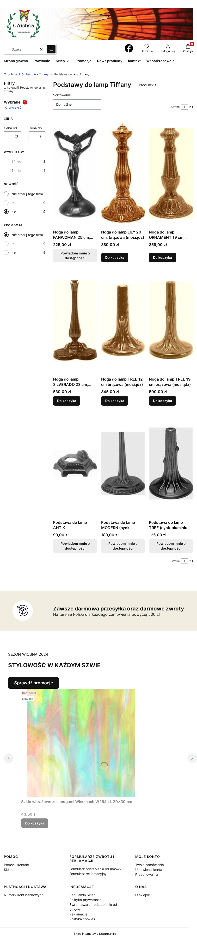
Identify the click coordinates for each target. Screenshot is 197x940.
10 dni (16, 162)
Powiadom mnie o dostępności (75, 255)
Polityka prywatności (85, 900)
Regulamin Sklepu (83, 895)
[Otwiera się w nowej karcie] (129, 48)
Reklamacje (78, 914)
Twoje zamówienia (149, 865)
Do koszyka (114, 257)
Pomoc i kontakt (16, 865)
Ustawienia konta (148, 870)
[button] (51, 49)
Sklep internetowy (93, 933)
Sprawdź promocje (33, 682)
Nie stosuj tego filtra (27, 194)
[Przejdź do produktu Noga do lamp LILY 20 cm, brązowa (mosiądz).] (123, 173)
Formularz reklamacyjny (88, 874)
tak (14, 203)
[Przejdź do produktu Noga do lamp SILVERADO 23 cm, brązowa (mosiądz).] (75, 320)
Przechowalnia (146, 874)
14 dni (16, 171)
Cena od (10, 128)
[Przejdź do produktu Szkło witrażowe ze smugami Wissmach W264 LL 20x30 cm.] (81, 743)
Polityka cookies (82, 919)
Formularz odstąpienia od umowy (95, 869)
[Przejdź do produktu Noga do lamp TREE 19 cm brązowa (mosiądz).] (171, 320)
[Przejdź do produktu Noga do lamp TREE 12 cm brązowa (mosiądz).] (123, 320)
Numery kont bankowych (23, 895)
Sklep (8, 870)
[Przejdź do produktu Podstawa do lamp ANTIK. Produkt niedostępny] (75, 463)
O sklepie (142, 895)
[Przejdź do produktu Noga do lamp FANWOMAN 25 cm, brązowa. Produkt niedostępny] (75, 173)
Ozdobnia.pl (12, 74)
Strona (175, 107)
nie (14, 212)
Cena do (35, 128)
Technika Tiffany (37, 74)
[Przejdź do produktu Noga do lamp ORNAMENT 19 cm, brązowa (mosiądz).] (171, 173)
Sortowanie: (62, 95)
